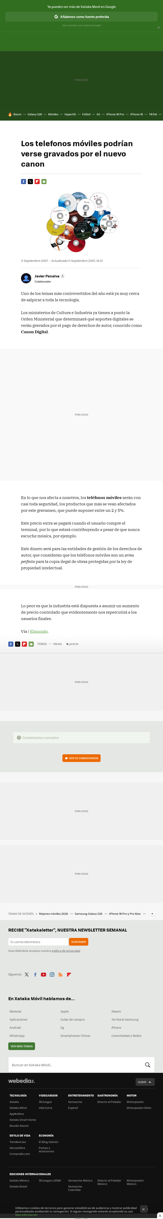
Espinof (73, 1108)
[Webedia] (21, 1080)
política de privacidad (66, 951)
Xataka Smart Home (23, 1120)
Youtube (43, 973)
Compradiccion (20, 1154)
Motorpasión (135, 1102)
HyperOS (70, 114)
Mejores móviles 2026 (54, 914)
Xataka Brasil (18, 1186)
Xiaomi (116, 1011)
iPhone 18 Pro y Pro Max (125, 914)
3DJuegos (45, 1102)
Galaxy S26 (35, 114)
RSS (60, 973)
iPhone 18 (136, 114)
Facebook (23, 181)
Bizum (17, 114)
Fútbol (86, 114)
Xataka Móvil (18, 1108)
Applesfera (17, 1114)
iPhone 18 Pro (115, 114)
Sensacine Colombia (75, 1188)
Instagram (52, 973)
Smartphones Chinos (75, 1035)
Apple (64, 1011)
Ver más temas (22, 1046)
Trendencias (18, 1142)
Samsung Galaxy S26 (89, 914)
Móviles (53, 114)
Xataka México (19, 1180)
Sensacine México (80, 1180)
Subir (142, 1082)
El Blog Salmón (48, 1142)
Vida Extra (45, 1108)
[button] (49, 275)
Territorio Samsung (125, 1019)
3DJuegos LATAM (50, 1180)
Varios (57, 644)
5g (62, 1027)
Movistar (16, 1011)
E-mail (43, 181)
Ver (83, 758)
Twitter (30, 181)
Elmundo (39, 631)
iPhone (116, 1027)
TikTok (153, 114)
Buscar (148, 1065)
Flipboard (37, 181)
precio (73, 644)
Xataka (14, 1102)
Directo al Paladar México (109, 1182)
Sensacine (75, 1102)
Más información (26, 1215)
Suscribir (78, 942)
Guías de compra (72, 1019)
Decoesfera (17, 1148)
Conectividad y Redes (126, 1035)
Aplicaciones (19, 1019)
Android (15, 1027)
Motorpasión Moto (139, 1108)
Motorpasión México (135, 1182)
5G (98, 114)
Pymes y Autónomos (46, 1149)
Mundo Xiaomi (19, 1126)
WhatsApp (17, 1035)
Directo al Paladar (109, 1102)
